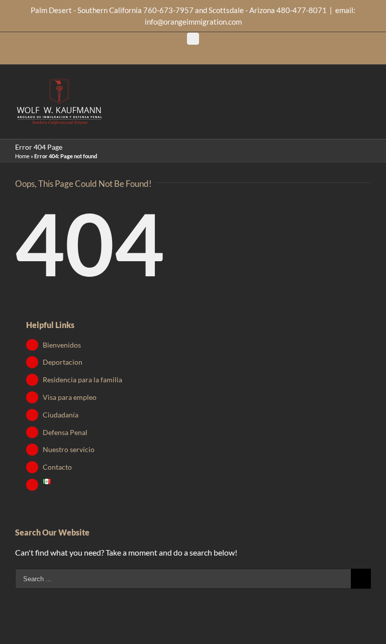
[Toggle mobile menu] (367, 86)
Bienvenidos (62, 345)
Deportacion (62, 362)
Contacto (57, 467)
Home (22, 156)
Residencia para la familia (82, 379)
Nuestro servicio (68, 449)
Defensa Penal (65, 432)
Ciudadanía (60, 414)
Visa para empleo (69, 397)
